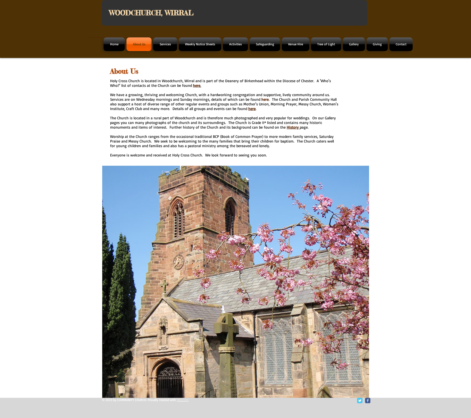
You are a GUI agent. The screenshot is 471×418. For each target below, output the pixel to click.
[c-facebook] (367, 400)
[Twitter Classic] (360, 400)
